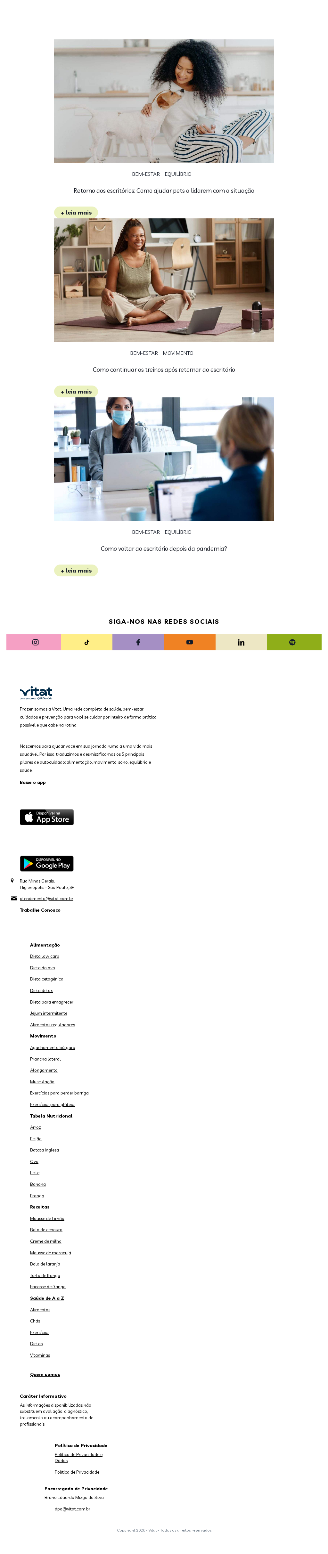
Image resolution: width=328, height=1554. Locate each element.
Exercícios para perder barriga (59, 1093)
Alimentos (40, 1310)
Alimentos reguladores (52, 1025)
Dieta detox (41, 990)
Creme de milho (46, 1241)
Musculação (42, 1082)
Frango (37, 1196)
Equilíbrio (178, 174)
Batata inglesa (44, 1150)
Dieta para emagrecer (51, 1002)
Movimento (178, 353)
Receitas (40, 1207)
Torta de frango (45, 1275)
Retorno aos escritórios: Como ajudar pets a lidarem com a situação (164, 190)
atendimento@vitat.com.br (46, 898)
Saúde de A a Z (47, 1298)
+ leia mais (76, 212)
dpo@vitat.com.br (72, 1509)
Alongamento (44, 1070)
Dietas (36, 1344)
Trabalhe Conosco (40, 910)
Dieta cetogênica (46, 979)
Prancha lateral (45, 1059)
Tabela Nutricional (51, 1116)
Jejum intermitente (48, 1013)
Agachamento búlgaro (52, 1047)
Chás (35, 1321)
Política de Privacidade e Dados (78, 1458)
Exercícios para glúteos (52, 1104)
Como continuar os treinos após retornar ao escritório (164, 369)
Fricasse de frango (48, 1287)
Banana (38, 1184)
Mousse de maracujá (50, 1253)
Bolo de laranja (45, 1264)
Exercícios (39, 1332)
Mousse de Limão (47, 1218)
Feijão (36, 1139)
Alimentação (45, 945)
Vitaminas (40, 1355)
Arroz (35, 1127)
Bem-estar (146, 174)
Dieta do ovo (42, 968)
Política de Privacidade (77, 1472)
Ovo (34, 1161)
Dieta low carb (44, 956)
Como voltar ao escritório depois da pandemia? (164, 548)
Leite (34, 1173)
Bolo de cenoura (46, 1230)
